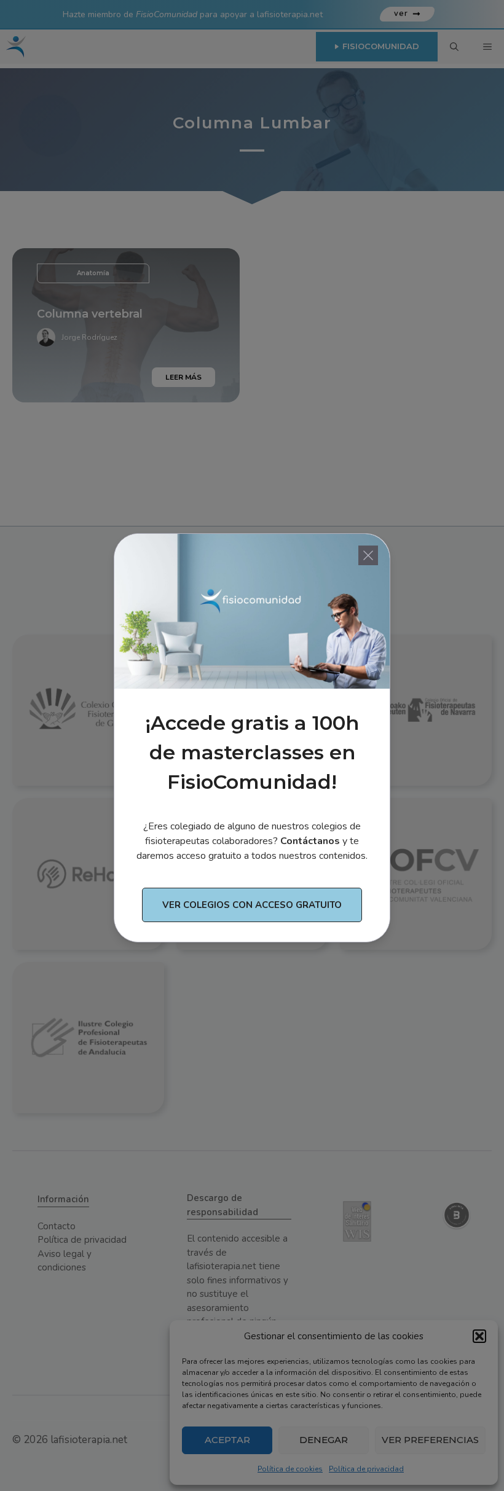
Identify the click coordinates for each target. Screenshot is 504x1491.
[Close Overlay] (368, 555)
